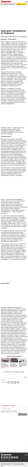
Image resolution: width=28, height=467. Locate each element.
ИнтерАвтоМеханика (9, 4)
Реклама (9, 459)
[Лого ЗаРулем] (6, 2)
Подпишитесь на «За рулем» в (14, 371)
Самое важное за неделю (8, 405)
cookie (11, 464)
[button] (26, 463)
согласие (3, 412)
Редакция (3, 459)
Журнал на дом (21, 4)
